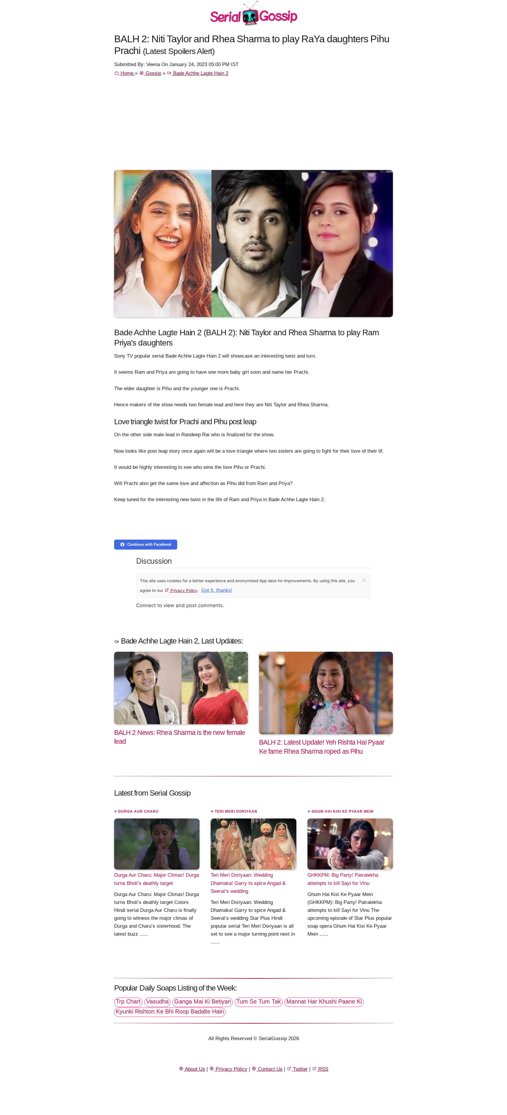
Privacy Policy (183, 590)
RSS (322, 1069)
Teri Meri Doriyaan (236, 811)
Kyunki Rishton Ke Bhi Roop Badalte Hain (170, 1011)
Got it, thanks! (216, 590)
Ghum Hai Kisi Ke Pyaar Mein (343, 811)
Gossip (152, 73)
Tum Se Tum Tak (258, 1001)
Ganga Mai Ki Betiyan (202, 1001)
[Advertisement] (253, 126)
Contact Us (269, 1069)
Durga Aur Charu (138, 811)
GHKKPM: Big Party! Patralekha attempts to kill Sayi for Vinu (342, 879)
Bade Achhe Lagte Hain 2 (200, 73)
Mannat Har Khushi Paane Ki (324, 1001)
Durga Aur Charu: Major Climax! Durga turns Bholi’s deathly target (156, 879)
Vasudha (157, 1001)
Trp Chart (128, 1001)
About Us (194, 1069)
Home (127, 73)
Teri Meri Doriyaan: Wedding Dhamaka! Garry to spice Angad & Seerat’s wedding (248, 883)
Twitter (300, 1069)
